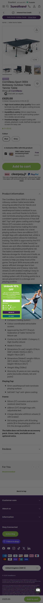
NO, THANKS (11, 316)
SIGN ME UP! (11, 312)
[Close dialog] (41, 285)
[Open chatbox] (38, 590)
